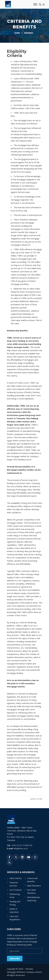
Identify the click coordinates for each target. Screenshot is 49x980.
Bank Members (34, 885)
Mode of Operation (14, 910)
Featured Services (14, 884)
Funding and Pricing (15, 903)
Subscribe (15, 958)
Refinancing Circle (15, 896)
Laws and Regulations (15, 918)
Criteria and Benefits (32, 880)
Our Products (16, 889)
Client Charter (16, 878)
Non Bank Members (31, 891)
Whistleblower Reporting (33, 899)
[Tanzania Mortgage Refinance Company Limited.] (11, 819)
